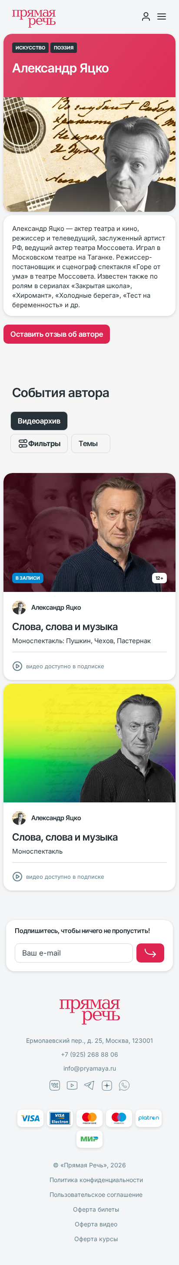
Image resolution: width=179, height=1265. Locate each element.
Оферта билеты (96, 1209)
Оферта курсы (96, 1238)
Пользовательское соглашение (96, 1194)
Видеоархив (39, 421)
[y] (150, 953)
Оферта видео (96, 1224)
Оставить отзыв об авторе (56, 334)
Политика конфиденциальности (96, 1179)
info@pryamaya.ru (89, 1068)
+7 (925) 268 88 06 (89, 1054)
